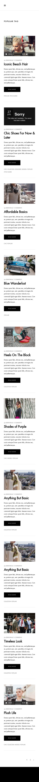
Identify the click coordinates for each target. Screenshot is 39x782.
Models (24, 169)
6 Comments (18, 129)
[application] (19, 54)
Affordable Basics (15, 212)
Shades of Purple (15, 427)
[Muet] (26, 54)
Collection (10, 169)
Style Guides (13, 96)
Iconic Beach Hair (16, 64)
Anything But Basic (16, 498)
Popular (6, 96)
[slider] (31, 54)
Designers (18, 169)
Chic (5, 169)
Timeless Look (13, 641)
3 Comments (18, 60)
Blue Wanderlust (15, 283)
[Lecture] (6, 54)
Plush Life (10, 713)
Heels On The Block (17, 355)
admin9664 (9, 60)
